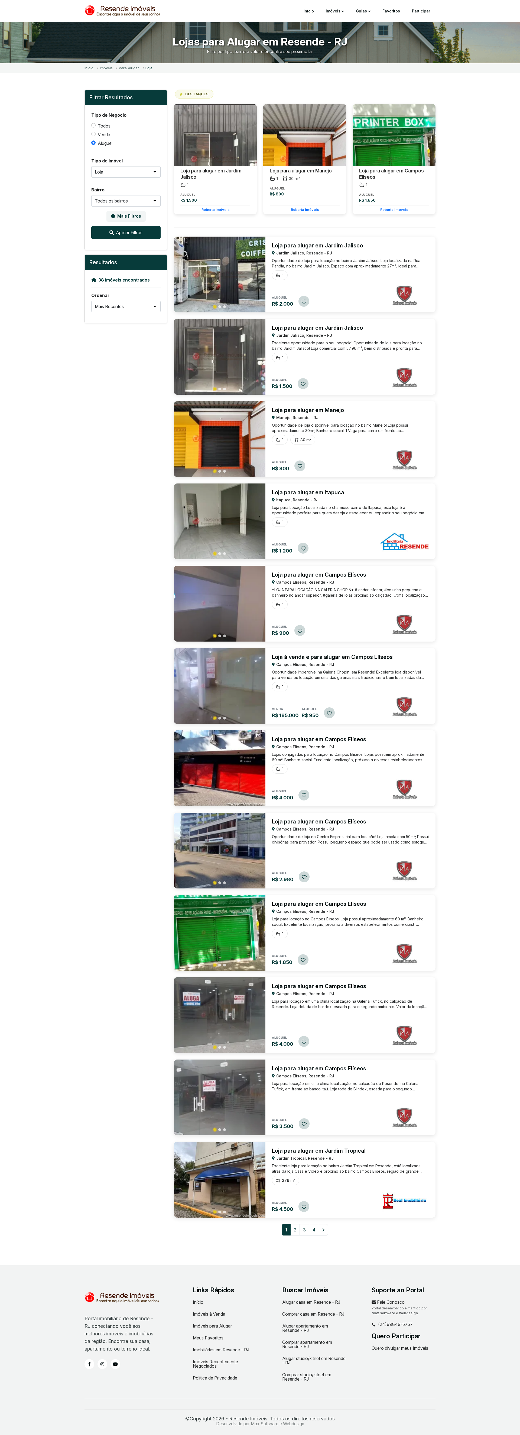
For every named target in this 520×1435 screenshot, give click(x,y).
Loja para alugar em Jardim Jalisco (211, 174)
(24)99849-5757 (395, 1324)
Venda (104, 134)
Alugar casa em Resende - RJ (311, 1302)
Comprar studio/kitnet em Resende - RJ (306, 1376)
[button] (214, 306)
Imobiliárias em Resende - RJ (221, 1350)
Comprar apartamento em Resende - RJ (307, 1344)
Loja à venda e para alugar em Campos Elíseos (332, 657)
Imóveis (334, 11)
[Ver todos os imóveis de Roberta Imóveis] (404, 295)
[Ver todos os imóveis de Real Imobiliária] (404, 1200)
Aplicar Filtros (129, 232)
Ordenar (100, 295)
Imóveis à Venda (209, 1314)
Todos (104, 126)
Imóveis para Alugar (212, 1326)
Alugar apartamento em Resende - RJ (305, 1328)
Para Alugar (129, 68)
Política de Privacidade (215, 1378)
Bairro (98, 189)
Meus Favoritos (208, 1338)
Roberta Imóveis (215, 210)
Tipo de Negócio (108, 115)
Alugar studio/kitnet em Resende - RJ (314, 1360)
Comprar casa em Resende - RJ (313, 1314)
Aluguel (105, 143)
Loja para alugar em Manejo (301, 171)
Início (309, 11)
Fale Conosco (390, 1302)
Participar (421, 11)
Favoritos (391, 11)
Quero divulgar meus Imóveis (400, 1348)
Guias (362, 11)
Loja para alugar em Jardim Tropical (319, 1151)
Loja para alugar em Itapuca (308, 492)
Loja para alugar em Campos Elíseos (391, 174)
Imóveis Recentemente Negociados (215, 1363)
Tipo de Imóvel (107, 161)
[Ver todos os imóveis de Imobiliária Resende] (404, 542)
